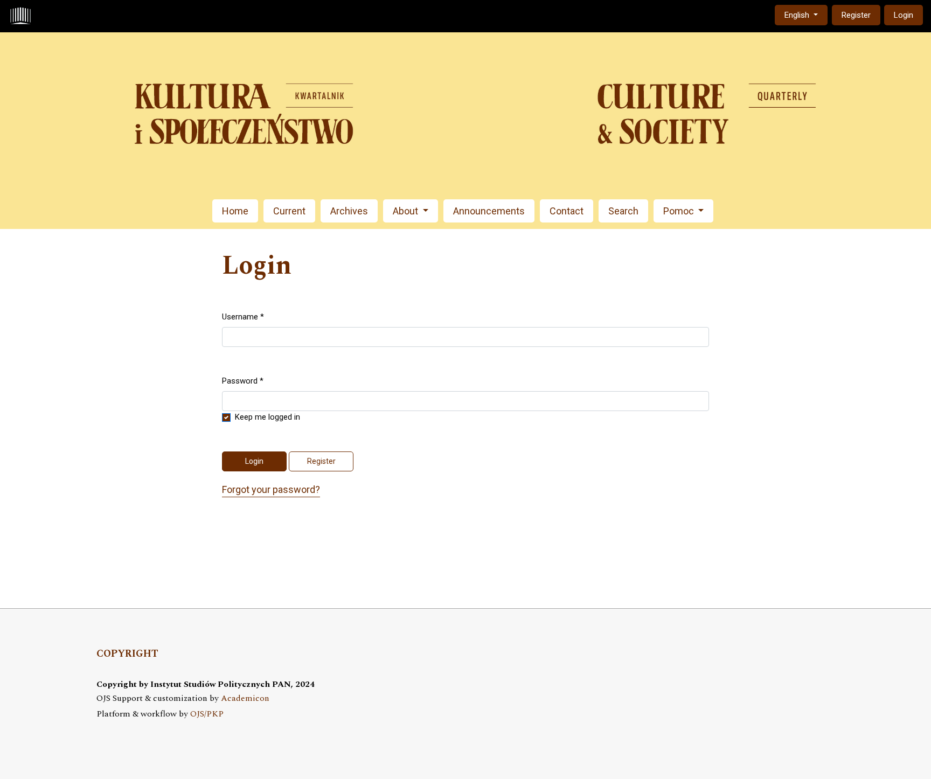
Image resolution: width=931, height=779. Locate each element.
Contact (566, 211)
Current (289, 211)
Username (243, 316)
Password (242, 380)
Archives (349, 211)
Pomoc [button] (679, 211)
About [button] (406, 211)
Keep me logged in (267, 417)
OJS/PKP (207, 714)
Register (856, 15)
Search (623, 211)
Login (903, 15)
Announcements (489, 211)
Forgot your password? (271, 489)
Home (235, 211)
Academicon (245, 698)
